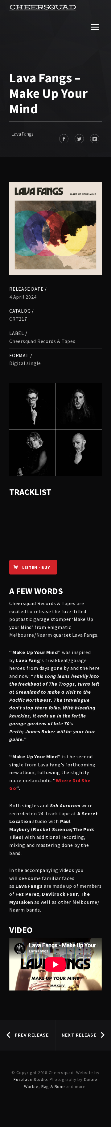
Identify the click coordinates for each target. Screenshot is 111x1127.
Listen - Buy (36, 567)
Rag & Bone (53, 1086)
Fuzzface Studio (30, 1079)
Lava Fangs (22, 134)
